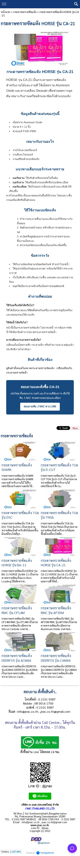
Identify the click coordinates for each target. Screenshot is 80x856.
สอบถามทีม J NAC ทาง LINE (40, 406)
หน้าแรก (5, 12)
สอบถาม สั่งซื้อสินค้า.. (40, 691)
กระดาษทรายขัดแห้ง (25, 12)
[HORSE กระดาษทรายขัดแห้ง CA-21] (40, 47)
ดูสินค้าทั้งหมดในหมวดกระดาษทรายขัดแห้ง (30, 368)
